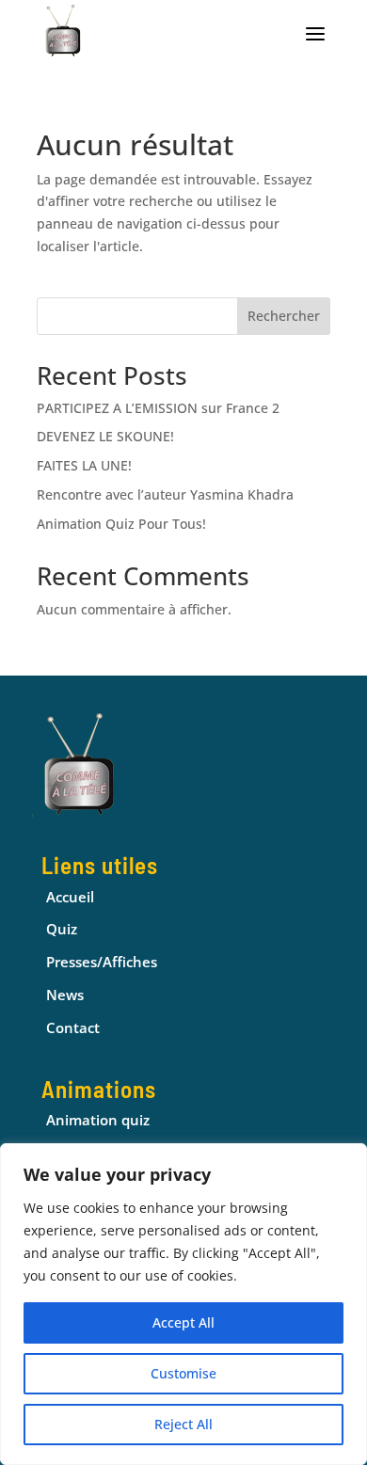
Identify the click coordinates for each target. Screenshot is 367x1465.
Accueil (70, 896)
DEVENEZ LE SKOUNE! (105, 436)
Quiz (61, 928)
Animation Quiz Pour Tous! (121, 524)
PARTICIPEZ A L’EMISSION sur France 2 (158, 408)
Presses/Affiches (101, 961)
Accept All (183, 1322)
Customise (183, 1373)
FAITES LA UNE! (84, 465)
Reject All (183, 1424)
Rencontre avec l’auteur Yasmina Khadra (165, 494)
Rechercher (283, 316)
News (65, 994)
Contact (73, 1027)
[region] (183, 1304)
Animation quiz (98, 1119)
